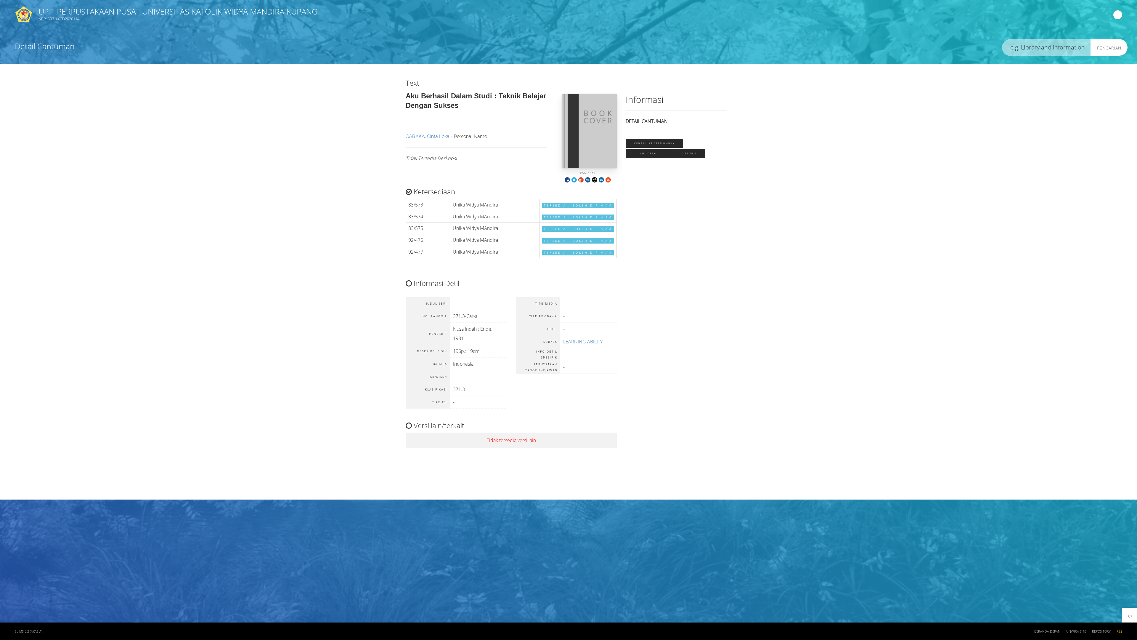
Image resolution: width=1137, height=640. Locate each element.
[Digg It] (587, 179)
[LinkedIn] (601, 179)
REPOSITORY (1101, 631)
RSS (1119, 631)
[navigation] (1117, 14)
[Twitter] (574, 179)
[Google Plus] (581, 179)
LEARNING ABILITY (583, 341)
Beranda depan (1047, 631)
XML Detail (649, 153)
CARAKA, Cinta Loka (427, 136)
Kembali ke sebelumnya (654, 143)
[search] (1046, 47)
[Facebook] (567, 179)
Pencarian (1109, 48)
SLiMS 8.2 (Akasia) (28, 631)
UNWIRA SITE (1076, 631)
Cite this (689, 153)
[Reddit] (594, 179)
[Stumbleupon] (608, 179)
